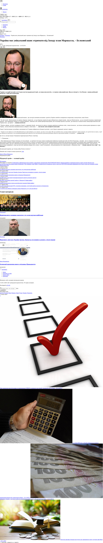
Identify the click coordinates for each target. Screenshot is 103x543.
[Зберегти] (4, 47)
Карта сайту (6, 275)
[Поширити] (1, 47)
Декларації (3, 212)
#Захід (2, 154)
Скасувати (3, 290)
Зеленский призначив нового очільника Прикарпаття (17, 264)
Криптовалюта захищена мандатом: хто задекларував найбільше (21, 215)
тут (22, 151)
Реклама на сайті (7, 273)
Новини (14, 293)
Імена (4, 272)
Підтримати (3, 161)
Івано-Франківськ (4, 261)
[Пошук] (6, 15)
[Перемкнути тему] (2, 15)
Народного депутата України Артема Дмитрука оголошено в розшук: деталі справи (27, 240)
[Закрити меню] (8, 20)
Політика (5, 4)
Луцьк (20, 293)
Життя (4, 12)
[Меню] (1, 1)
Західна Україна (4, 293)
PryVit (8, 285)
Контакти (5, 276)
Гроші (4, 5)
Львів (17, 293)
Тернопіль (29, 293)
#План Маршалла (8, 154)
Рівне (9, 293)
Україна (25, 293)
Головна (2, 35)
